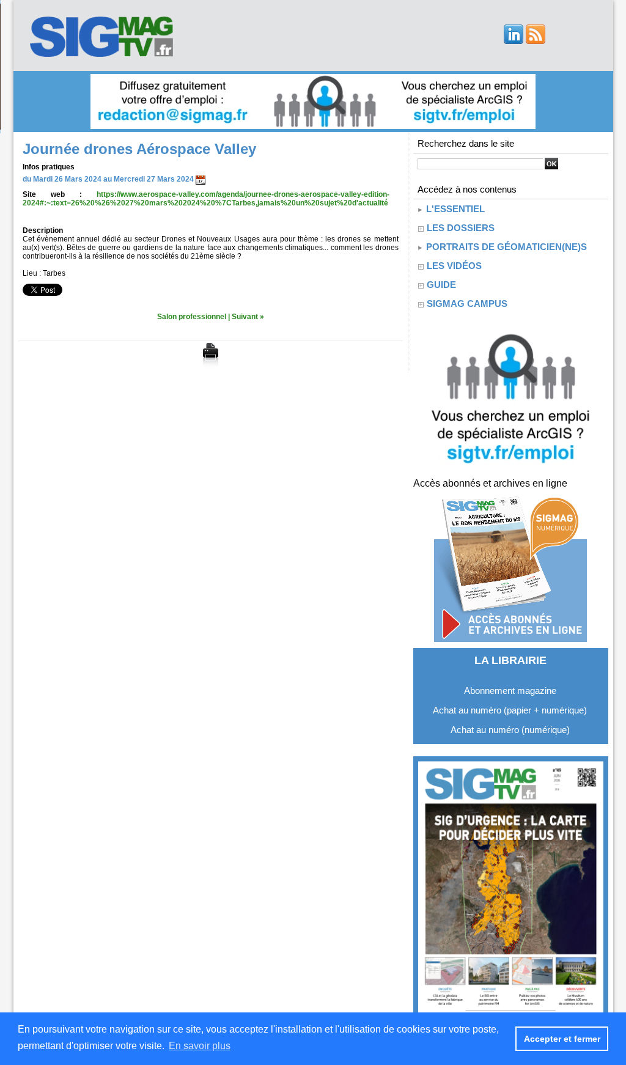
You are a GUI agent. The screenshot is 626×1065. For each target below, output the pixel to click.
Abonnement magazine (510, 690)
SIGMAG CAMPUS (467, 303)
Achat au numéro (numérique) (510, 729)
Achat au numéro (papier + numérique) (510, 710)
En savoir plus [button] (199, 1046)
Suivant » (248, 316)
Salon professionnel (191, 316)
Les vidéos (454, 265)
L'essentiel (454, 209)
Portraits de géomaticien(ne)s (505, 246)
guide (441, 284)
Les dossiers (461, 228)
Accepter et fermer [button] (562, 1039)
